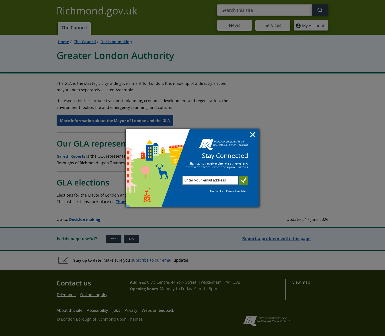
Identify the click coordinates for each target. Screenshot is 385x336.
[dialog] (192, 168)
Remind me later (236, 191)
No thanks (216, 191)
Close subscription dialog (253, 135)
